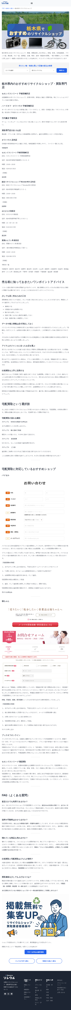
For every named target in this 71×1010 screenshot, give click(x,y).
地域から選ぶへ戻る (49, 961)
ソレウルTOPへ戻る (21, 961)
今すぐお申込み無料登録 (35, 952)
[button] (31, 3)
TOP (3, 8)
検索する (61, 70)
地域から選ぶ (9, 8)
